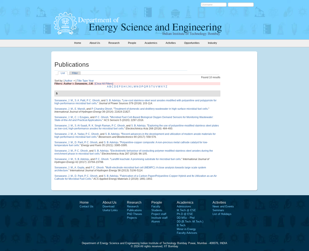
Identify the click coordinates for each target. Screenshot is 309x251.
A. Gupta (79, 167)
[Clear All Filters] (104, 83)
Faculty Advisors (187, 232)
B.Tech (181, 225)
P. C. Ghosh (93, 100)
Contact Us (86, 206)
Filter (75, 73)
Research (133, 206)
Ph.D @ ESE (185, 214)
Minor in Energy (186, 229)
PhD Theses (134, 214)
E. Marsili (80, 108)
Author (68, 80)
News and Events (223, 206)
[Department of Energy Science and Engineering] (65, 33)
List (63, 73)
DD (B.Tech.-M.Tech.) (190, 221)
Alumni (155, 221)
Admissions (184, 206)
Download (108, 206)
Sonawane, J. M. (63, 100)
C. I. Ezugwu (82, 117)
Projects (132, 217)
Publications (134, 210)
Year (91, 80)
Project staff (158, 214)
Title (79, 80)
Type (85, 80)
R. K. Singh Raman (99, 125)
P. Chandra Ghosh (101, 108)
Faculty (155, 206)
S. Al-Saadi (81, 125)
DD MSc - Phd (185, 217)
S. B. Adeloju (113, 100)
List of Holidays (222, 214)
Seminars (218, 210)
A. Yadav (79, 134)
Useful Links (110, 210)
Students (156, 210)
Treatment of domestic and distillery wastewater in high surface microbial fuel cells (161, 108)
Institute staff (159, 217)
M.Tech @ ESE (186, 210)
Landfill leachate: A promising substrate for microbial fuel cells (146, 159)
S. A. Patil (80, 100)
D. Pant (79, 142)
